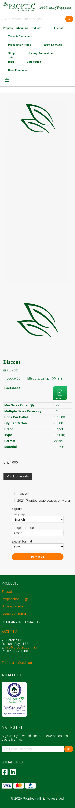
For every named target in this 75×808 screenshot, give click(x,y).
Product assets (18, 476)
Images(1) (23, 493)
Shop (11, 53)
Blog (11, 61)
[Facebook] (5, 772)
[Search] (69, 19)
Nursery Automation (40, 53)
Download (37, 556)
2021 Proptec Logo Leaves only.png (43, 501)
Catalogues (34, 61)
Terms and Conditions (17, 663)
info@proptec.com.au (21, 647)
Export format (22, 541)
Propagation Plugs (19, 44)
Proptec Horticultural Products (22, 28)
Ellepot (58, 28)
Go (69, 749)
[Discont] (37, 118)
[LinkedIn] (13, 772)
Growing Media (53, 44)
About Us (9, 632)
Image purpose (23, 528)
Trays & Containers (20, 36)
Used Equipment (18, 70)
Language (19, 514)
